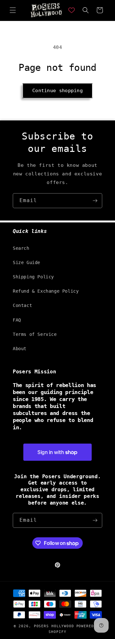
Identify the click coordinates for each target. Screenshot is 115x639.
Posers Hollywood (54, 626)
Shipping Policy (33, 276)
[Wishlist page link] (71, 10)
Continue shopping (57, 90)
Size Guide (26, 262)
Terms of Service (35, 334)
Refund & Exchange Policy (46, 291)
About (20, 348)
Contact (22, 305)
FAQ (17, 320)
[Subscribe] (95, 200)
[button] (13, 10)
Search (21, 248)
